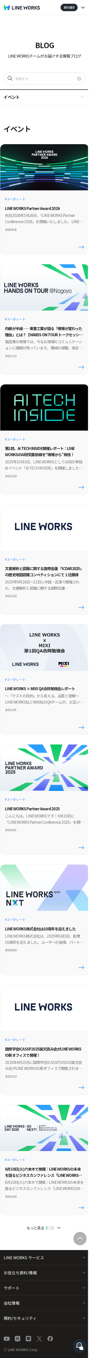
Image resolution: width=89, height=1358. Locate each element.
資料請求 (69, 7)
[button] (44, 96)
